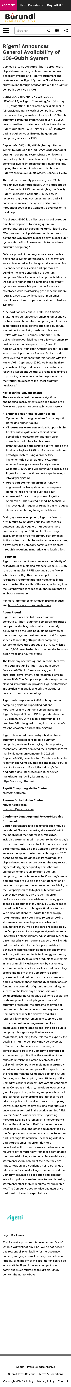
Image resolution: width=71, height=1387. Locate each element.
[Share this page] (66, 30)
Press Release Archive (41, 1366)
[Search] (49, 30)
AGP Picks (8, 5)
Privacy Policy (45, 1381)
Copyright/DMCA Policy (18, 1381)
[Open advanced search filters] (57, 30)
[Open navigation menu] (6, 30)
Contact (63, 1381)
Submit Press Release (22, 1374)
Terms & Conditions (51, 1374)
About (20, 1366)
